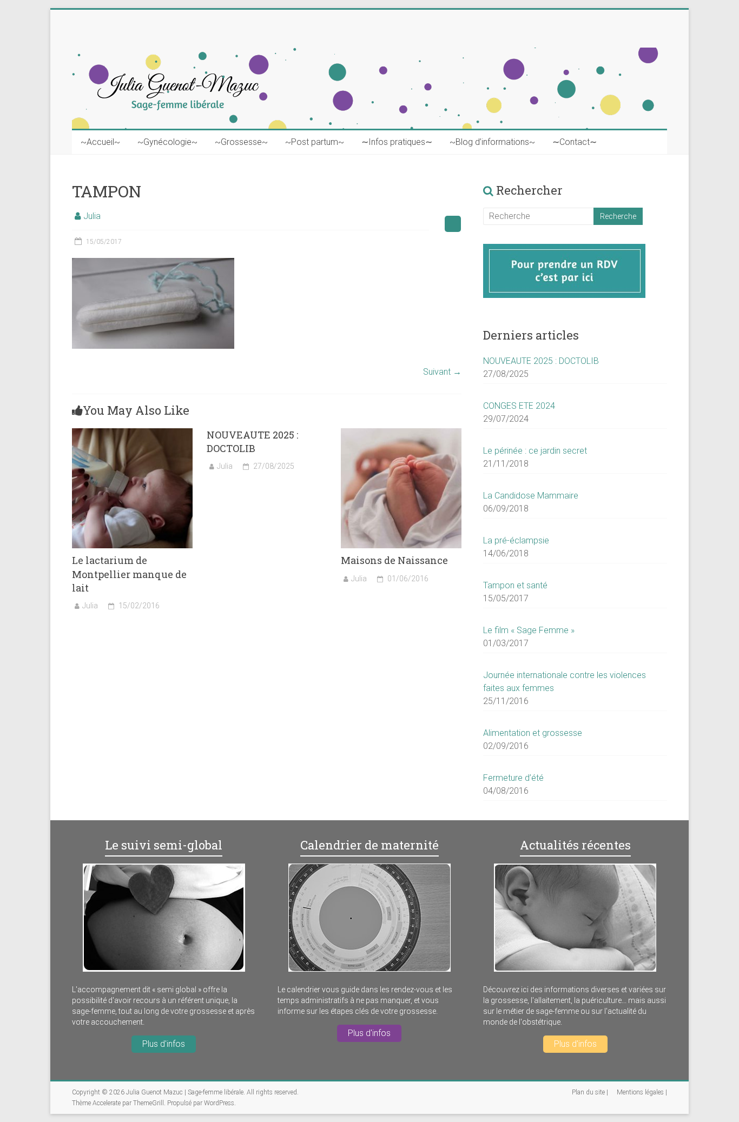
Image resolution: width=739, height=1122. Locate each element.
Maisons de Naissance (394, 560)
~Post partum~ (314, 142)
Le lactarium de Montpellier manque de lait (129, 574)
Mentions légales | (642, 1092)
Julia (92, 216)
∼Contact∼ (574, 142)
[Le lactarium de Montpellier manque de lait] (132, 433)
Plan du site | (590, 1092)
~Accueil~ (100, 142)
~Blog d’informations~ (492, 142)
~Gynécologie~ (167, 142)
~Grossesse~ (241, 142)
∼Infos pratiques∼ (396, 142)
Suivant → (442, 372)
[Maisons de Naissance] (401, 433)
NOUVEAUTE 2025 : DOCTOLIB (252, 441)
